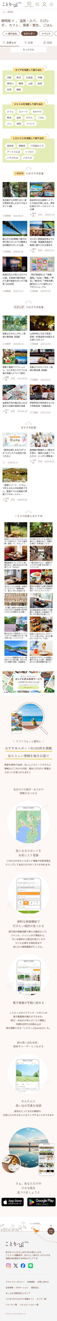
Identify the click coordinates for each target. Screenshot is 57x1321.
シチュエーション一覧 (28, 1304)
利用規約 (31, 1281)
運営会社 (35, 1287)
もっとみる (28, 49)
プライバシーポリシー (15, 1281)
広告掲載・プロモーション (17, 1287)
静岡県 (10, 12)
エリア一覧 (41, 1298)
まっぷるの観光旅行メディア (18, 1293)
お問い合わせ (43, 1281)
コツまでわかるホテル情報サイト (20, 1298)
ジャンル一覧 (11, 1304)
